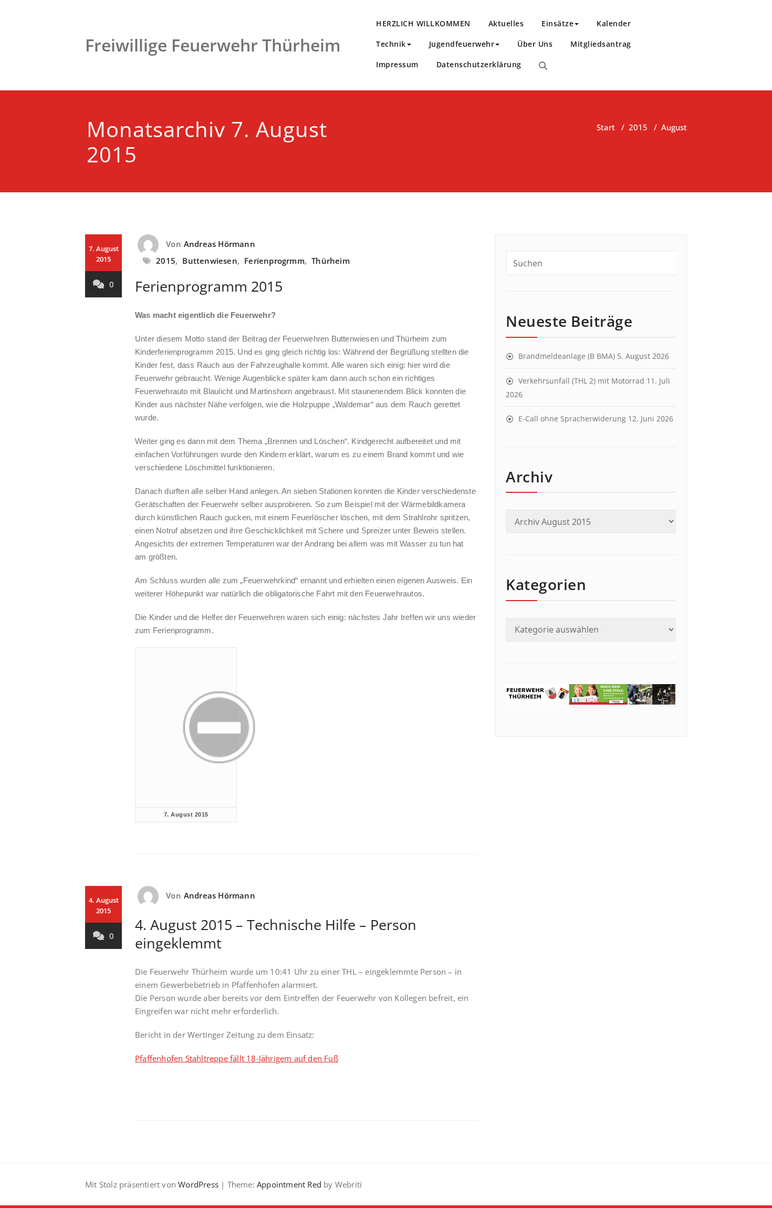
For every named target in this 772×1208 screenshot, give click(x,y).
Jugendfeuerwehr (462, 44)
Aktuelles (506, 23)
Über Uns (534, 44)
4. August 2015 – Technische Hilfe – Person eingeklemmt (275, 934)
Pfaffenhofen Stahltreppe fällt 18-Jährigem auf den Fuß (236, 1058)
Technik (391, 44)
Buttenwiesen (209, 260)
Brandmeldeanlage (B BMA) (566, 356)
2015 (638, 127)
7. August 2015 (186, 814)
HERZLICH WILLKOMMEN (423, 23)
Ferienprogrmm (274, 260)
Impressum (397, 64)
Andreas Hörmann (219, 244)
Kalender (614, 23)
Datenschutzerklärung (478, 64)
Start (606, 127)
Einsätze (557, 23)
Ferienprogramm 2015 (209, 286)
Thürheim (330, 260)
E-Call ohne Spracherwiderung (572, 419)
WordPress (198, 1184)
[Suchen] (543, 65)
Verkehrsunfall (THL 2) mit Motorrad (581, 381)
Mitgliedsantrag (600, 44)
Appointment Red (288, 1184)
